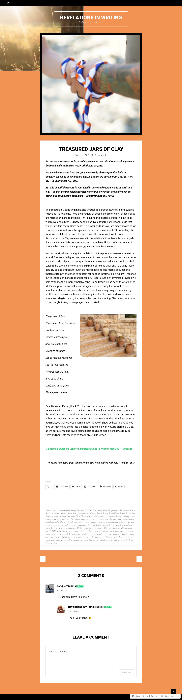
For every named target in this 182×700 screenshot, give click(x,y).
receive (86, 537)
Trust (78, 516)
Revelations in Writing (81, 606)
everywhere (66, 525)
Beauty (73, 510)
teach (58, 540)
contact (131, 519)
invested (98, 531)
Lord (127, 531)
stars (53, 540)
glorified (125, 525)
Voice (83, 516)
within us (121, 540)
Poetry (105, 513)
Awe (68, 510)
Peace (99, 513)
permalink (52, 543)
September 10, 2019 (84, 155)
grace (63, 528)
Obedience (83, 513)
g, (108, 448)
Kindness (63, 513)
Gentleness (124, 510)
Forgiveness (113, 510)
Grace (132, 510)
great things (71, 528)
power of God (61, 537)
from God (116, 525)
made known (69, 534)
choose (92, 519)
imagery (77, 531)
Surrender (71, 516)
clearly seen (122, 519)
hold (47, 531)
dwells (87, 522)
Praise (122, 513)
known (121, 531)
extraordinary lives (79, 525)
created (81, 522)
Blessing (80, 510)
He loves (81, 528)
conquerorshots (66, 585)
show (48, 540)
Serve (55, 516)
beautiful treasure (73, 519)
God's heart (55, 528)
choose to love (102, 519)
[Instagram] (8, 3)
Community (97, 510)
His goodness (97, 528)
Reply (80, 586)
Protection (130, 513)
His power (116, 528)
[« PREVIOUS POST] (43, 559)
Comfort (88, 510)
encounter (56, 525)
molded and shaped (84, 534)
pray (69, 537)
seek (118, 537)
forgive (109, 525)
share (123, 537)
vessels (113, 540)
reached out (77, 537)
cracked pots (71, 522)
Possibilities (114, 513)
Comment (126, 672)
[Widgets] (173, 691)
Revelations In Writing (91, 18)
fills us (102, 525)
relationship (104, 537)
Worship (90, 516)
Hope (56, 513)
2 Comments (101, 155)
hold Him (54, 531)
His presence (126, 528)
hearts (88, 528)
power (51, 537)
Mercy (75, 513)
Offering (92, 513)
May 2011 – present (121, 448)
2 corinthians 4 (110, 516)
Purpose (49, 516)
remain (112, 537)
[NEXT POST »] (139, 559)
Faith (105, 510)
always (48, 519)
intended (84, 531)
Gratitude (49, 513)
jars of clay (107, 531)
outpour (116, 534)
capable (84, 519)
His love (107, 528)
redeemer (94, 537)
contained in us (58, 522)
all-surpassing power (126, 516)
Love (70, 513)
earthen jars (120, 522)
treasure (84, 540)
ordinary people (105, 534)
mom (95, 534)
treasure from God (97, 540)
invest (91, 531)
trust (107, 540)
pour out (123, 534)
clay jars (112, 519)
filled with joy (93, 525)
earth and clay (108, 522)
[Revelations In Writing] (91, 84)
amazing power (58, 519)
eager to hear (96, 522)
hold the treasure (66, 531)
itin (105, 448)
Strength (62, 516)
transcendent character (70, 540)
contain (49, 522)
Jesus (115, 531)
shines (129, 537)
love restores (57, 534)
